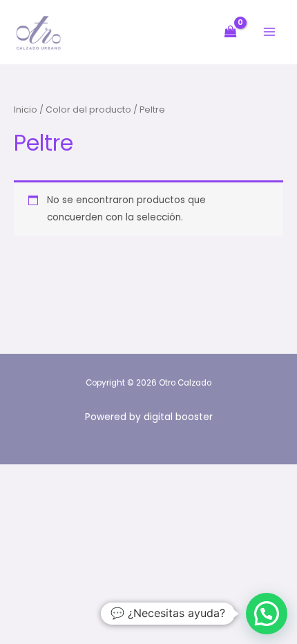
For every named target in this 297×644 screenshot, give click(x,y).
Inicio (25, 109)
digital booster (178, 417)
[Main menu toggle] (269, 32)
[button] (266, 613)
